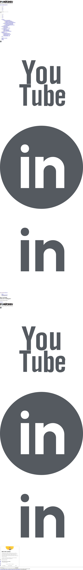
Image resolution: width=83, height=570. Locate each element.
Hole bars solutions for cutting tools (8, 23)
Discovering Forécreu (5, 26)
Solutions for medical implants (9, 21)
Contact (3, 39)
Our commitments (4, 28)
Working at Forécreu (4, 32)
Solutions (3, 19)
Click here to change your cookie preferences (14, 569)
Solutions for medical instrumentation (10, 22)
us (2, 15)
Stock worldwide (2, 292)
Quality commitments (6, 29)
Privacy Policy (6, 569)
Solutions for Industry (6, 25)
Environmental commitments (7, 31)
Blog (2, 36)
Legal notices (2, 569)
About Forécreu (5, 27)
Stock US (6, 292)
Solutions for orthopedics (6, 20)
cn (2, 9)
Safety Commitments (6, 30)
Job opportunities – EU (6, 35)
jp (2, 10)
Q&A (2, 38)
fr (2, 14)
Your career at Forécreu (6, 33)
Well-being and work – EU (7, 34)
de (2, 8)
